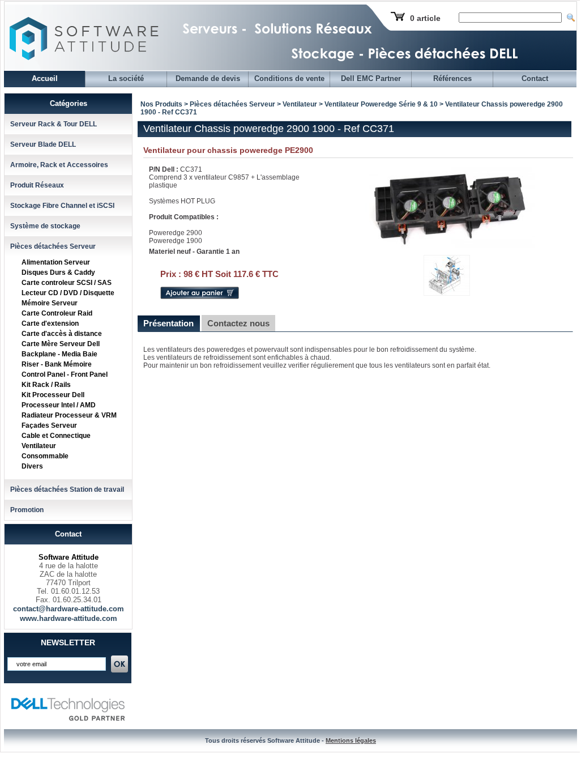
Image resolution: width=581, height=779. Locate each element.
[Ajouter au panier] (199, 297)
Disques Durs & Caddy (58, 272)
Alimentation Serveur (56, 262)
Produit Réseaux (37, 185)
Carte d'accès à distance (62, 334)
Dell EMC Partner (371, 78)
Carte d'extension (50, 323)
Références (452, 78)
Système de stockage (45, 226)
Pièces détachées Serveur (53, 246)
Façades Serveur (49, 425)
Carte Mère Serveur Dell (61, 344)
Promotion (27, 510)
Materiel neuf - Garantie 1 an (194, 252)
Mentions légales (351, 740)
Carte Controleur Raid (57, 313)
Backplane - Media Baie (59, 354)
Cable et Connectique (56, 436)
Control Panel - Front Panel (65, 374)
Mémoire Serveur (50, 303)
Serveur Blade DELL (43, 144)
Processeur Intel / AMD (59, 405)
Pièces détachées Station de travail (67, 489)
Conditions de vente (289, 78)
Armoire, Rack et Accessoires (59, 165)
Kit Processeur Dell (53, 395)
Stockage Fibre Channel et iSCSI (62, 206)
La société (126, 78)
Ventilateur (39, 446)
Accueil (45, 78)
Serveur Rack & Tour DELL (53, 124)
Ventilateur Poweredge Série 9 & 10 (381, 104)
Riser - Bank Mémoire (57, 364)
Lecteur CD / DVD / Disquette (68, 293)
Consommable (45, 456)
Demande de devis (208, 78)
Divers (32, 466)
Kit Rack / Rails (46, 385)
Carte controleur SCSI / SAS (67, 283)
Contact (535, 78)
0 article (425, 18)
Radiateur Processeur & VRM (69, 415)
